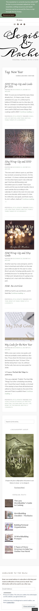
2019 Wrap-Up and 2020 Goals (18, 163)
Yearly (30, 209)
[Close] (37, 1)
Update (18, 209)
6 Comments (21, 120)
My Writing (12, 118)
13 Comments (21, 211)
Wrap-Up (12, 301)
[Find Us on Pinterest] (24, 24)
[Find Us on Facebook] (17, 24)
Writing (28, 118)
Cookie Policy (10, 602)
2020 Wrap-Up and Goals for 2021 (18, 85)
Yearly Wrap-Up (10, 120)
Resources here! (8, 15)
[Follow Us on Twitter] (21, 24)
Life (6, 118)
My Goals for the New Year (18, 345)
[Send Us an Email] (14, 24)
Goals (31, 116)
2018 (30, 399)
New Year (20, 118)
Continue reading (26, 112)
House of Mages (16, 401)
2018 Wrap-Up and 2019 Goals (18, 254)
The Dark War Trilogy (20, 403)
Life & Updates (17, 116)
